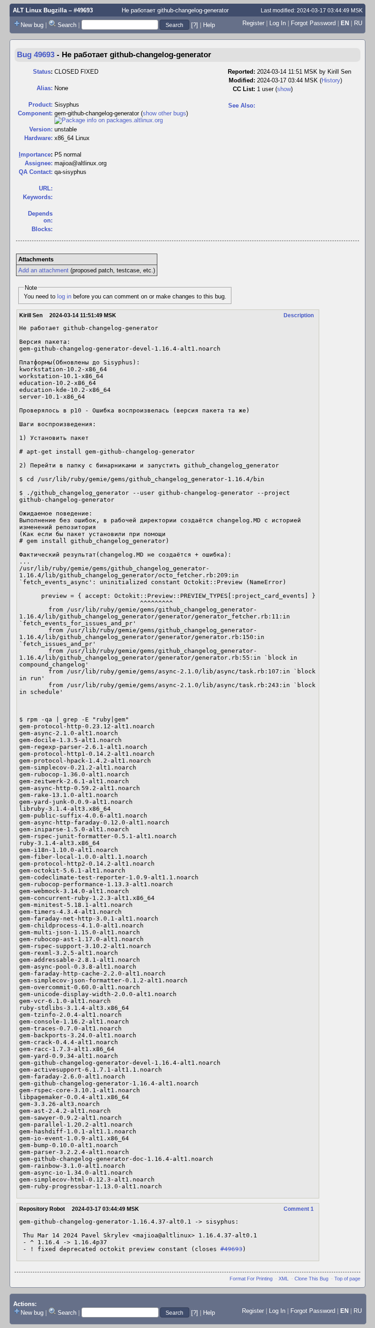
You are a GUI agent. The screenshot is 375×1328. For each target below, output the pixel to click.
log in (64, 296)
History (330, 80)
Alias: (45, 88)
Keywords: (38, 197)
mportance (35, 154)
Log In (277, 23)
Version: (41, 129)
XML (284, 1278)
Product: (40, 104)
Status (42, 71)
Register (253, 23)
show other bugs (164, 113)
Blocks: (42, 229)
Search (67, 25)
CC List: (244, 89)
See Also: (241, 105)
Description (299, 315)
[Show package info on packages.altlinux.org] (108, 120)
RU (358, 23)
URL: (46, 188)
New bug (32, 25)
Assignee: (39, 163)
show (284, 89)
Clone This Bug (311, 1278)
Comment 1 (299, 1209)
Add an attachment (43, 270)
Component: (35, 113)
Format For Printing (251, 1278)
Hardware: (38, 138)
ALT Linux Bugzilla (40, 10)
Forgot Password (313, 23)
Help (209, 25)
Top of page (347, 1278)
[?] (194, 25)
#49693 (231, 1249)
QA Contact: (36, 171)
